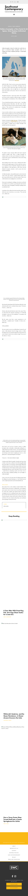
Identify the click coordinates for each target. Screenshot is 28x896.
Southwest (8, 616)
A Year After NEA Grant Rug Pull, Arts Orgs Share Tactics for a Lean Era (13, 613)
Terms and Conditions (14, 859)
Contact (14, 850)
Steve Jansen (5, 484)
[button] (18, 2)
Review (10, 720)
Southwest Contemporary (14, 8)
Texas (7, 823)
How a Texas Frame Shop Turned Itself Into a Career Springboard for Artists (12, 819)
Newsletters (14, 884)
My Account (14, 887)
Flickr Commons (17, 80)
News (9, 26)
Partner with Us (14, 848)
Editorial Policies (14, 852)
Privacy (14, 857)
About (14, 846)
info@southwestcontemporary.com (14, 880)
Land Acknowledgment (14, 855)
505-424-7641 (14, 881)
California (5, 720)
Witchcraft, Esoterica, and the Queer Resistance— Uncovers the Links (13, 716)
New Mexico (16, 26)
